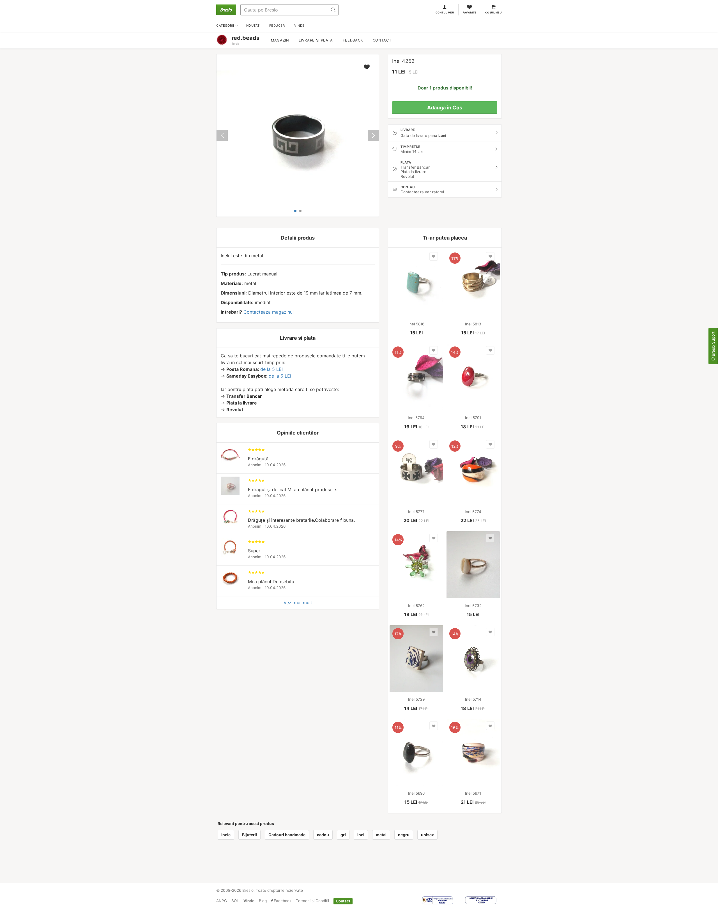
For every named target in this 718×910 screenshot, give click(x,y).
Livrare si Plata (316, 40)
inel (360, 834)
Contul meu (445, 12)
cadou (323, 834)
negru (403, 834)
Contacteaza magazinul (268, 312)
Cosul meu (493, 12)
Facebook (282, 900)
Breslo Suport (713, 344)
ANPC (221, 900)
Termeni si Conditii (312, 900)
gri (343, 834)
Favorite (470, 12)
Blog (263, 900)
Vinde (248, 900)
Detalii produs (298, 238)
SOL (235, 900)
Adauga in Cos (444, 108)
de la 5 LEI (271, 369)
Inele (226, 834)
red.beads (245, 38)
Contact (382, 40)
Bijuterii (249, 834)
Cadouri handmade (286, 834)
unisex (427, 834)
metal (381, 834)
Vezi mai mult (298, 602)
